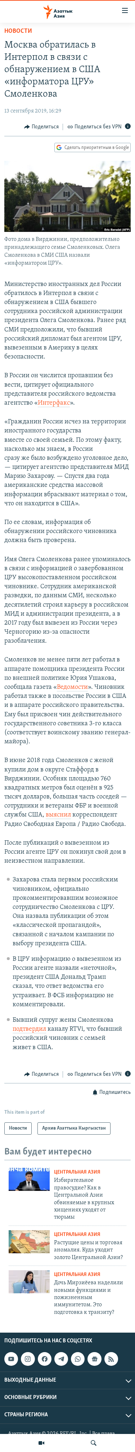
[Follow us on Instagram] (28, 1359)
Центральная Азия (77, 1172)
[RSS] (111, 1359)
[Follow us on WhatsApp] (78, 1359)
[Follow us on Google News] (94, 1359)
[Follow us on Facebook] (44, 1359)
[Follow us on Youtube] (11, 1359)
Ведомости (72, 687)
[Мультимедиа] (41, 1443)
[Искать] (93, 1443)
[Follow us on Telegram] (61, 1359)
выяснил (58, 815)
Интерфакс (54, 403)
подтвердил (29, 1029)
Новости (18, 31)
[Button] (41, 127)
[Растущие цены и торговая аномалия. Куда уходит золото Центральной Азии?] (29, 1241)
